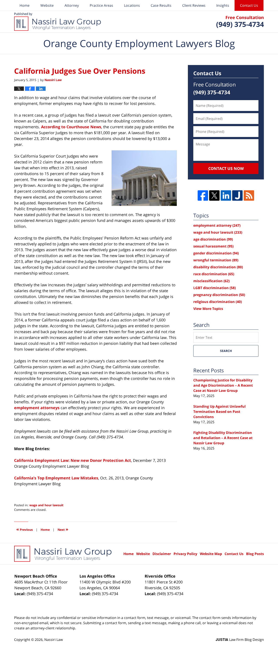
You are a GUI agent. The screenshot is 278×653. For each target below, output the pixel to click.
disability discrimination (218, 267)
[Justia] (237, 195)
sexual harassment (213, 246)
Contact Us (249, 5)
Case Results (161, 5)
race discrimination (213, 274)
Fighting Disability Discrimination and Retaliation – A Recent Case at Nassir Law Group (223, 437)
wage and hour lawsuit (46, 505)
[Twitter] (214, 195)
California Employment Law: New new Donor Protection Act (72, 460)
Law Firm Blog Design (240, 639)
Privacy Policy (185, 553)
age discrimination (213, 239)
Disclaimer (161, 553)
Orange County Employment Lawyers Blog (57, 22)
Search (226, 351)
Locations (132, 5)
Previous (24, 529)
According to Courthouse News (71, 126)
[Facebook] (203, 195)
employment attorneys (37, 407)
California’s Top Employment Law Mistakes (56, 477)
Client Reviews (193, 5)
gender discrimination (216, 253)
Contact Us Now (226, 168)
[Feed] (249, 195)
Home (25, 5)
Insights (222, 5)
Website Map (211, 553)
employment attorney (216, 225)
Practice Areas (101, 5)
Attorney (72, 5)
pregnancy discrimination (219, 294)
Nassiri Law (53, 639)
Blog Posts (255, 553)
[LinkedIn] (226, 195)
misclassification (211, 280)
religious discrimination (217, 301)
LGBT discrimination (214, 287)
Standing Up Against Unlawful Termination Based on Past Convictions (219, 411)
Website (47, 5)
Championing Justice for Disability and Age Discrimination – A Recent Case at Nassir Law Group (223, 385)
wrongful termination (215, 260)
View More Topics (208, 308)
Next (63, 529)
